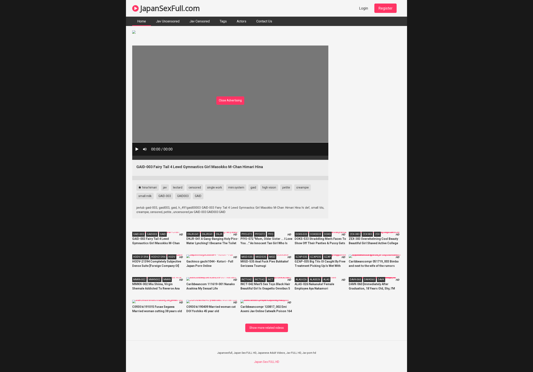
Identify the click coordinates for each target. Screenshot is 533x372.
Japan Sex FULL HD (266, 361)
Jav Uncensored (167, 21)
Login (363, 8)
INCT (270, 279)
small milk (145, 196)
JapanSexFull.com (169, 8)
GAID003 (183, 196)
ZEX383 (367, 234)
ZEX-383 (355, 234)
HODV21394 (158, 256)
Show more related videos (266, 327)
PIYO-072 (247, 234)
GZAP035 (315, 256)
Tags (223, 21)
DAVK (381, 279)
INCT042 (260, 279)
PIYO (270, 234)
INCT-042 (247, 279)
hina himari (149, 187)
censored (195, 187)
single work (214, 187)
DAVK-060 (355, 279)
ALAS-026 (301, 279)
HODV (171, 256)
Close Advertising (230, 100)
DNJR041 (207, 234)
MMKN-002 (139, 279)
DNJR (219, 234)
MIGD (272, 256)
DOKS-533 (301, 234)
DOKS (327, 234)
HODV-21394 (140, 256)
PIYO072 (260, 234)
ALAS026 (315, 279)
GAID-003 (164, 196)
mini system (236, 187)
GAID (198, 196)
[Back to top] (519, 359)
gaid (253, 187)
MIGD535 (261, 256)
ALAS (326, 279)
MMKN (167, 279)
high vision (269, 187)
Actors (241, 21)
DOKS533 (315, 234)
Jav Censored (199, 21)
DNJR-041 (193, 234)
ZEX (377, 234)
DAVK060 (369, 279)
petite (286, 187)
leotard (177, 187)
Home (141, 21)
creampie (302, 187)
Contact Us (264, 21)
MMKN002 (154, 279)
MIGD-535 (247, 256)
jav (165, 187)
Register (385, 8)
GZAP (327, 256)
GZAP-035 (301, 256)
